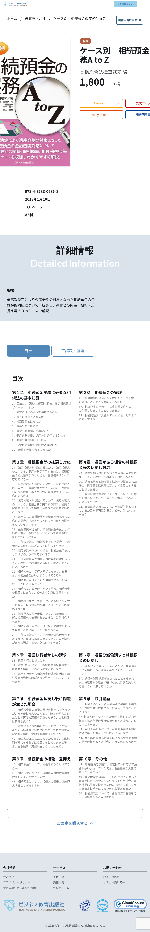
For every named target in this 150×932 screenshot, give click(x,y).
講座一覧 (58, 882)
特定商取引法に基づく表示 (19, 888)
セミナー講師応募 (114, 882)
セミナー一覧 (61, 888)
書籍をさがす (35, 18)
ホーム (12, 18)
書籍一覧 (58, 877)
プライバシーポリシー (16, 882)
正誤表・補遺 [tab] (73, 350)
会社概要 (8, 877)
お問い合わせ (111, 877)
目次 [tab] (28, 350)
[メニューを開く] (143, 4)
